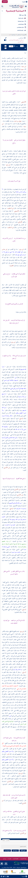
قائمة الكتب (21, 24)
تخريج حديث (7, 850)
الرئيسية (23, 35)
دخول (4, 1)
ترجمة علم (15, 850)
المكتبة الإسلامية (15, 11)
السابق (7, 840)
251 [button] (12, 46)
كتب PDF (21, 15)
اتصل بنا (9, 858)
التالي (4, 840)
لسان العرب (19, 35)
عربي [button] (24, 1)
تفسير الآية (23, 850)
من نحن (4, 858)
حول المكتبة (21, 21)
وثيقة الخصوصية (23, 858)
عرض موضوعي (20, 27)
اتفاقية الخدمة (15, 858)
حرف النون (13, 35)
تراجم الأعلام (20, 30)
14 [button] (22, 46)
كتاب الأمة (20, 18)
